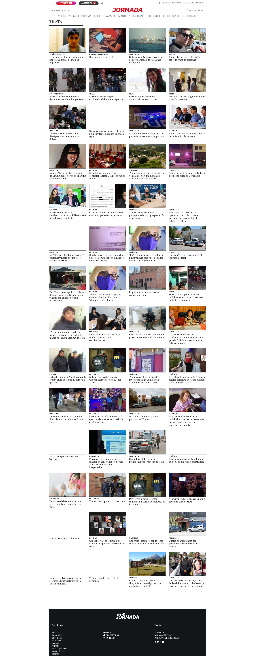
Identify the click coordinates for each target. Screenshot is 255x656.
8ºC (202, 10)
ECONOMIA (57, 638)
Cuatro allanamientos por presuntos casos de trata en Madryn (183, 543)
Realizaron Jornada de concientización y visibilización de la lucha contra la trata (67, 215)
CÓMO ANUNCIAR (165, 635)
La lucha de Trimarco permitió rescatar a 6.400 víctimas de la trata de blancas (65, 581)
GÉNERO (166, 16)
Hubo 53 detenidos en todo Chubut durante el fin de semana (187, 135)
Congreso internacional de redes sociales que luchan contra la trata (147, 542)
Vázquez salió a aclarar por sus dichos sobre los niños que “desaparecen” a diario (105, 297)
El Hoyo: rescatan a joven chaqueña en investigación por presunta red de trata (145, 583)
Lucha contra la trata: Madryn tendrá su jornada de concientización (104, 337)
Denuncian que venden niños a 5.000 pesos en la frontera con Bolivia (65, 136)
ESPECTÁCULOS (153, 16)
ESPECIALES (177, 16)
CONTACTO (162, 632)
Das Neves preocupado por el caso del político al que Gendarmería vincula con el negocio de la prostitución (67, 296)
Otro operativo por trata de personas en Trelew (143, 418)
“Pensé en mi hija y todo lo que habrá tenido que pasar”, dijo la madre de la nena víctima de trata (67, 335)
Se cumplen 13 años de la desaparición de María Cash (143, 98)
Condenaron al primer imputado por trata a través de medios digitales (66, 59)
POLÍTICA (62, 16)
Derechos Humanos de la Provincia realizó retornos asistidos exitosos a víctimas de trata (187, 379)
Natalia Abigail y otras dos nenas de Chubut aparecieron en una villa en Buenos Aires (67, 175)
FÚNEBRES (165, 3)
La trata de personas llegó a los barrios (65, 458)
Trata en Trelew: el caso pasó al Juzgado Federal (185, 256)
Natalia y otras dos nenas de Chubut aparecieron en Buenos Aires (105, 379)
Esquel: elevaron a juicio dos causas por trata (144, 293)
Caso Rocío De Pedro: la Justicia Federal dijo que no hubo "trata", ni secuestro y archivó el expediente (187, 583)
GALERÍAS (190, 16)
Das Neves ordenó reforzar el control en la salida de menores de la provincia (147, 501)
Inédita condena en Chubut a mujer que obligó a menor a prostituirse (187, 460)
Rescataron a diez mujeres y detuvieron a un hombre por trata (66, 98)
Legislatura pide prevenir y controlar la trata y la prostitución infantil (107, 175)
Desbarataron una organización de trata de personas (187, 98)
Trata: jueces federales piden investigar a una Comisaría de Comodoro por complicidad (145, 379)
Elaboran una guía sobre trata (64, 538)
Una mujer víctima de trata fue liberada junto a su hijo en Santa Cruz (66, 419)
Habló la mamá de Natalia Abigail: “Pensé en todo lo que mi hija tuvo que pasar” (67, 379)
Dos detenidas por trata (101, 57)
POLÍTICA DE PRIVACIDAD (168, 638)
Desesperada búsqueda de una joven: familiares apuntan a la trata (65, 504)
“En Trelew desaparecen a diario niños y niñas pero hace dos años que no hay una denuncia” (146, 257)
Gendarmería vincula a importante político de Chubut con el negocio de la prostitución (107, 257)
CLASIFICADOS (197, 3)
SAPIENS (122, 16)
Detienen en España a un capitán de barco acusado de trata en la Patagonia (146, 59)
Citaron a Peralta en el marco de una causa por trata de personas (106, 214)
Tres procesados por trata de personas (104, 579)
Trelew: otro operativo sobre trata (107, 501)
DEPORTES (98, 16)
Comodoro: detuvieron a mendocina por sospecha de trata (146, 460)
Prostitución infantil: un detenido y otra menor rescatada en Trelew (147, 336)
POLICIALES (74, 16)
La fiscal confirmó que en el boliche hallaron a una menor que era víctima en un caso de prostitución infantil (186, 420)
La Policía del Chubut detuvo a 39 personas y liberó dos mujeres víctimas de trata (66, 257)
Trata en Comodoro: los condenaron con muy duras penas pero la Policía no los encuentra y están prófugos (186, 338)
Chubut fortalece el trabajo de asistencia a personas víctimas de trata (106, 543)
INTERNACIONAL (136, 16)
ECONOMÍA (86, 16)
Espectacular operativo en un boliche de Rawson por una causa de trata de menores (186, 297)
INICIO (109, 632)
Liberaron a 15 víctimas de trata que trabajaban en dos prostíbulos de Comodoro (107, 419)
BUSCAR (192, 10)
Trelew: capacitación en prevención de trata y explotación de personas (146, 215)
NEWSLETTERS (180, 3)
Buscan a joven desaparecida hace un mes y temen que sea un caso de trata (107, 134)
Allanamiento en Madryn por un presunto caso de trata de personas (147, 135)
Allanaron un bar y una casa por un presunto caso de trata (187, 500)
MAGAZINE (110, 16)
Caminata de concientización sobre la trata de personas (184, 58)
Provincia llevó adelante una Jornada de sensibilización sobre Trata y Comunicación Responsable (106, 463)
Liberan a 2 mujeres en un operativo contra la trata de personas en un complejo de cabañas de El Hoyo (183, 216)
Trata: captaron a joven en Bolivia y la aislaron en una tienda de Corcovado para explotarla (146, 175)
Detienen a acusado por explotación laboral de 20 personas (107, 98)
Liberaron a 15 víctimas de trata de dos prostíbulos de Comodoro (187, 174)
